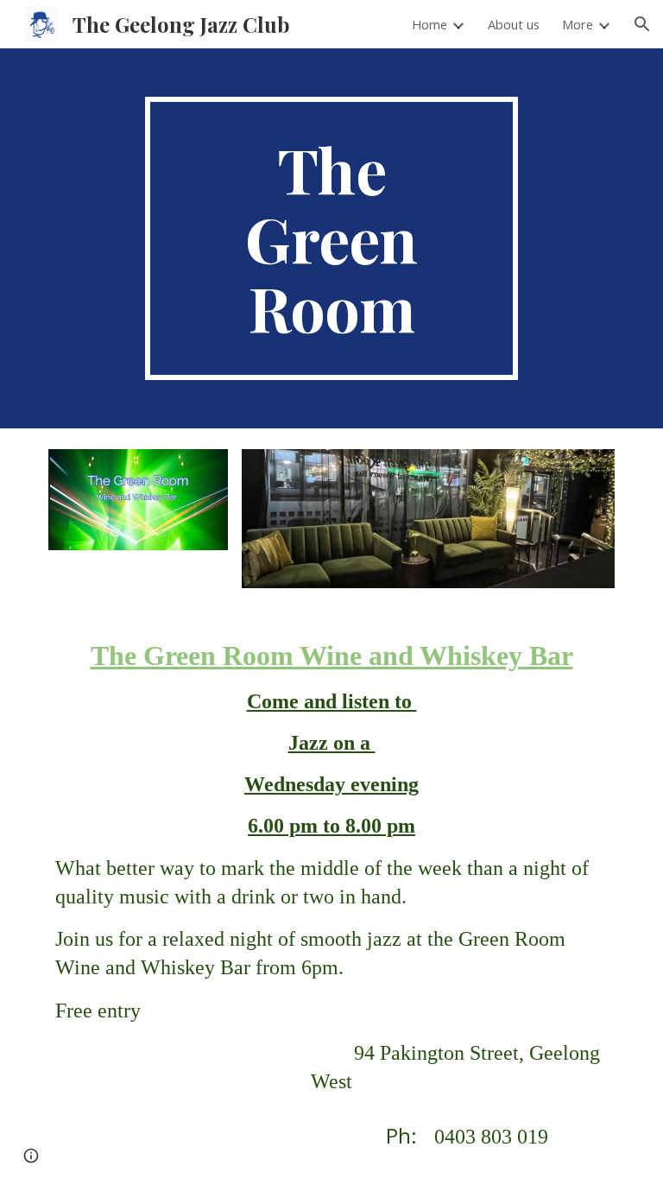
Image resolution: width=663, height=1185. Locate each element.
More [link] (577, 24)
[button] (642, 24)
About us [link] (514, 24)
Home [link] (429, 24)
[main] (331, 238)
